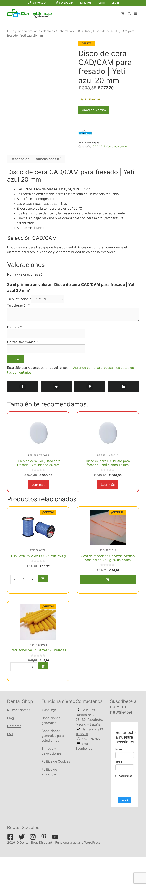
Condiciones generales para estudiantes (52, 735)
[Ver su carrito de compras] (123, 13)
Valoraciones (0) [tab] (49, 159)
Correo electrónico (22, 342)
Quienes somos (18, 710)
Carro (101, 2)
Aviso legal (49, 710)
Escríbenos (84, 748)
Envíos (115, 2)
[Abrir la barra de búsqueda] (129, 13)
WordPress (92, 842)
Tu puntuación (19, 299)
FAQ (10, 734)
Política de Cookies (55, 761)
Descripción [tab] (20, 159)
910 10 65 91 (39, 2)
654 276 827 (66, 2)
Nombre (14, 327)
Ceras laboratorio (116, 146)
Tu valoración (18, 305)
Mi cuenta (85, 2)
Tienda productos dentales (36, 31)
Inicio (10, 31)
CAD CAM (83, 31)
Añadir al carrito (94, 110)
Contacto (14, 726)
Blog (10, 718)
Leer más (38, 485)
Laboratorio (66, 31)
